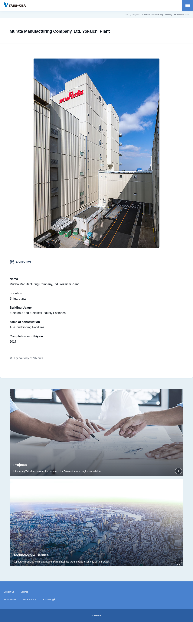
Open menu (187, 5)
